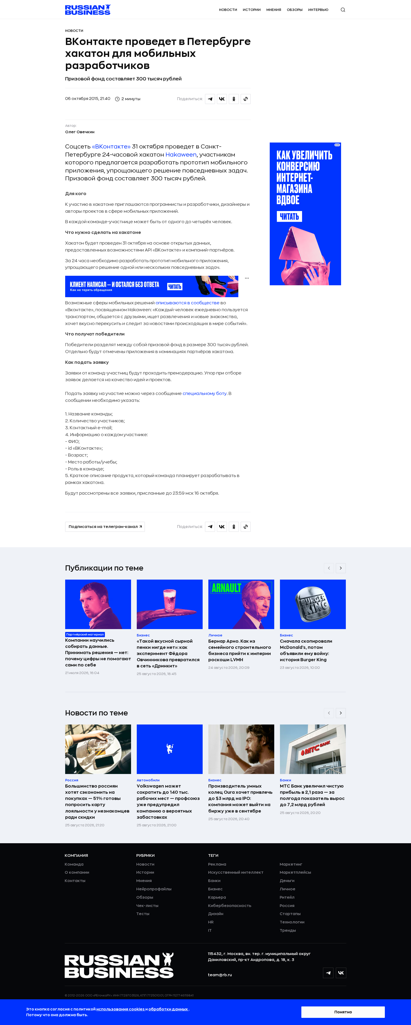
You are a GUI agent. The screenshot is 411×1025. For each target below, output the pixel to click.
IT (210, 930)
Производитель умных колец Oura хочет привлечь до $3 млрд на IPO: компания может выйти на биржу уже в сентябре (240, 798)
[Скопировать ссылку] (246, 99)
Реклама (217, 864)
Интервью (318, 9)
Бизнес (215, 889)
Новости (228, 9)
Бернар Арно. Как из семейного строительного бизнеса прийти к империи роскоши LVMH (239, 650)
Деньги (287, 881)
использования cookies (120, 1009)
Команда (74, 864)
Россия (287, 906)
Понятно (343, 1012)
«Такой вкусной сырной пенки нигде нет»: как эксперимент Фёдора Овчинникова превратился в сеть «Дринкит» (168, 653)
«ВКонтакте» (111, 146)
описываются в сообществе (188, 303)
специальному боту (205, 393)
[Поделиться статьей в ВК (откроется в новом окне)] (222, 99)
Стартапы (290, 914)
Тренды (288, 930)
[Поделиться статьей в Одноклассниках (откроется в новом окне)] (234, 99)
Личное (287, 889)
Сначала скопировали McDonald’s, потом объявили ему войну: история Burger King (306, 650)
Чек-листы (147, 906)
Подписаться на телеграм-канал (103, 527)
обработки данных (168, 1009)
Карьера (217, 897)
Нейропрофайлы (153, 889)
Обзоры (295, 9)
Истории (252, 9)
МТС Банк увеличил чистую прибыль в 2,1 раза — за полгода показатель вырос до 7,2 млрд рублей (312, 795)
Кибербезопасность (229, 906)
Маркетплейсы (295, 872)
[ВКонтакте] (341, 973)
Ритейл (287, 897)
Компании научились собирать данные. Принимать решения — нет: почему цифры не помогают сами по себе (98, 652)
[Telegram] (328, 973)
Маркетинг (291, 864)
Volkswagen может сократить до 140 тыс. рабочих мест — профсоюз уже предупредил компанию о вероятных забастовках (168, 801)
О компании (77, 872)
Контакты (75, 881)
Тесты (142, 914)
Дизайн (215, 914)
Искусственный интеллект (236, 872)
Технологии (292, 922)
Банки (214, 881)
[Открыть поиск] (343, 10)
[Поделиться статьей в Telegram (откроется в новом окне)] (210, 99)
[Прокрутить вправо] (341, 568)
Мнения (273, 9)
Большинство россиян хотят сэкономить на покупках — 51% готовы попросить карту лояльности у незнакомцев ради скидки (97, 801)
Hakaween (181, 155)
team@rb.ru (220, 975)
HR (211, 922)
